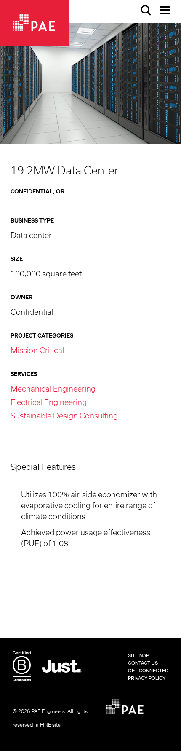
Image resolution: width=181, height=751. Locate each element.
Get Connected (148, 670)
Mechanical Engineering (53, 389)
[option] (90, 83)
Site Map (138, 655)
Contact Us (143, 662)
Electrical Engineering (49, 403)
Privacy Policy (146, 677)
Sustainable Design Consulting (64, 416)
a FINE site (48, 724)
